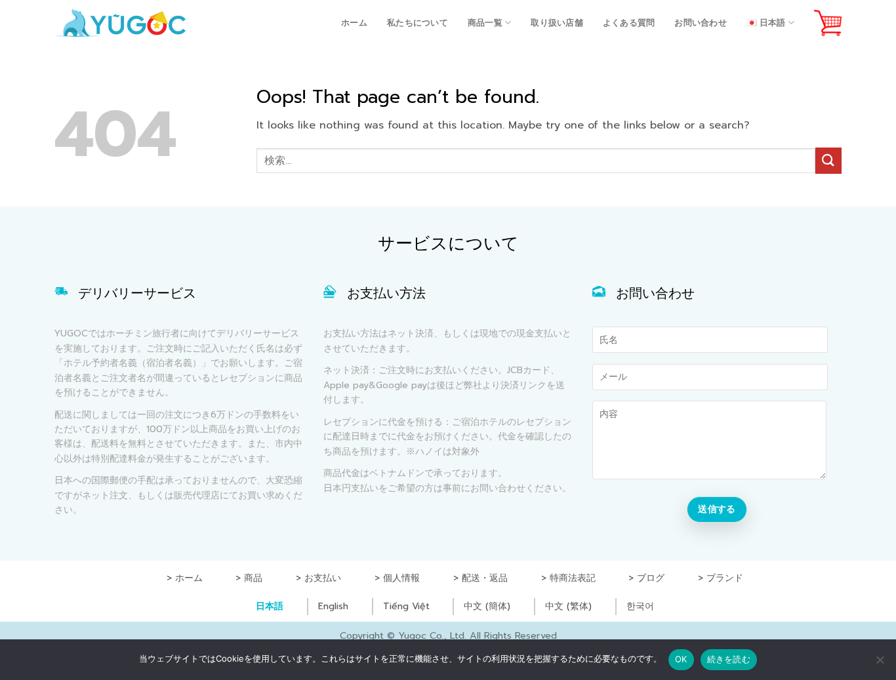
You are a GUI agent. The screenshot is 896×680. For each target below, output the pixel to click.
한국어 (640, 606)
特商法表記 (573, 578)
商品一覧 (485, 22)
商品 (253, 578)
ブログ (650, 578)
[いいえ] (879, 663)
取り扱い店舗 (557, 22)
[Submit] (828, 160)
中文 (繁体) (568, 606)
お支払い (322, 578)
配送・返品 (485, 578)
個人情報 (401, 578)
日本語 (269, 606)
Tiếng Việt (406, 606)
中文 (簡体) (487, 606)
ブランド (724, 578)
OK (681, 659)
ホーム (354, 22)
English (333, 606)
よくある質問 (629, 22)
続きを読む (728, 659)
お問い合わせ (700, 22)
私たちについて (417, 22)
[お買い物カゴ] (828, 23)
